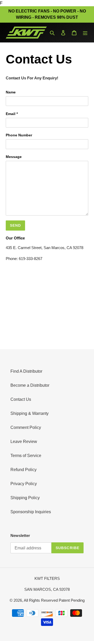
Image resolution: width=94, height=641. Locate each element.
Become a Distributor (29, 385)
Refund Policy (23, 469)
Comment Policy (25, 427)
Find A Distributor (26, 371)
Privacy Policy (23, 483)
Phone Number (19, 135)
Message (14, 157)
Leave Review (23, 441)
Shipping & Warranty (29, 413)
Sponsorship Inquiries (30, 512)
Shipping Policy (25, 498)
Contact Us (20, 399)
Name (11, 92)
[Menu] (85, 32)
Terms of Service (25, 455)
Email (12, 114)
